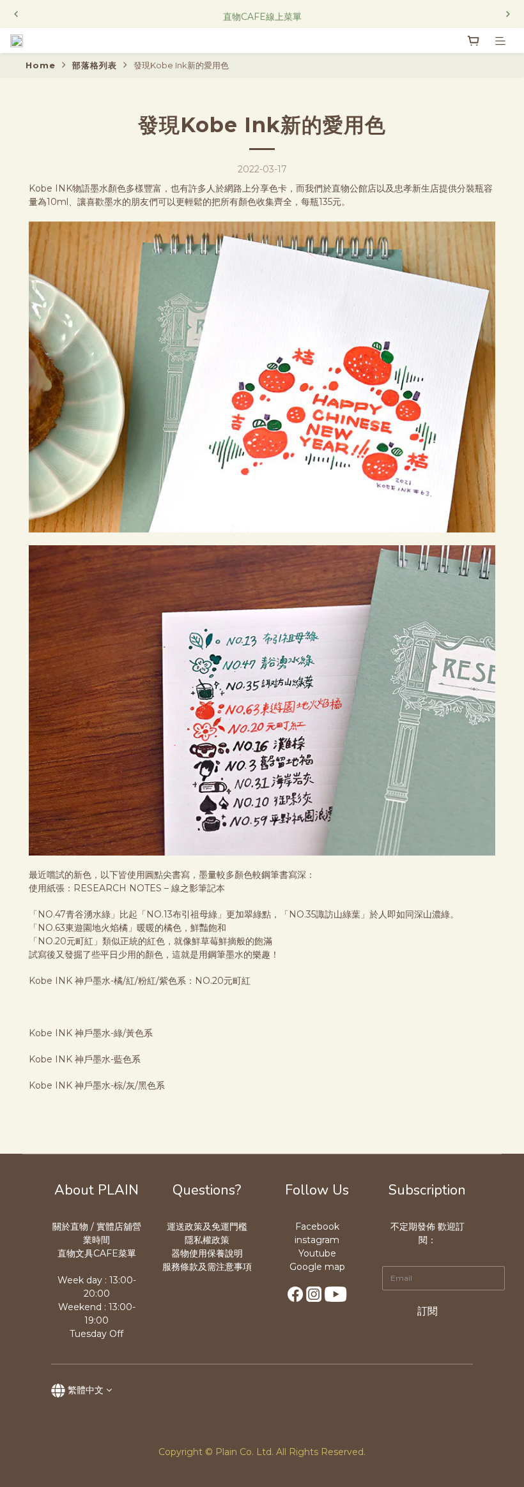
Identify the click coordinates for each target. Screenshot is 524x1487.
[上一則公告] (16, 14)
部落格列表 (94, 65)
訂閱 (427, 1311)
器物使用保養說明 (207, 1253)
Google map (317, 1266)
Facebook (317, 1226)
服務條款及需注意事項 (207, 1266)
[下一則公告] (508, 14)
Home (41, 65)
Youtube (317, 1253)
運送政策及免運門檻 (207, 1226)
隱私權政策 (207, 1240)
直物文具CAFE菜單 (97, 1253)
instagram (317, 1240)
